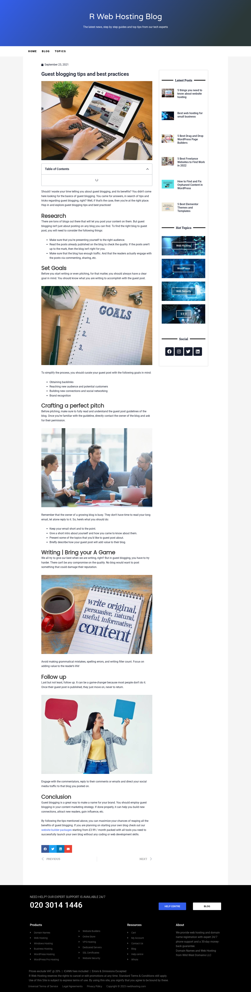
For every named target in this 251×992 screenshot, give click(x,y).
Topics (60, 51)
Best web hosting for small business (190, 115)
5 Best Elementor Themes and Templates (187, 208)
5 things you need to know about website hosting (189, 94)
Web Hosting (183, 245)
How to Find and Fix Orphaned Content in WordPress (190, 185)
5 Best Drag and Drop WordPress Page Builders (190, 139)
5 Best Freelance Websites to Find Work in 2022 (191, 162)
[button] (147, 169)
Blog (46, 51)
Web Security (183, 291)
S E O (184, 313)
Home (32, 51)
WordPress (183, 268)
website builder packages (56, 830)
